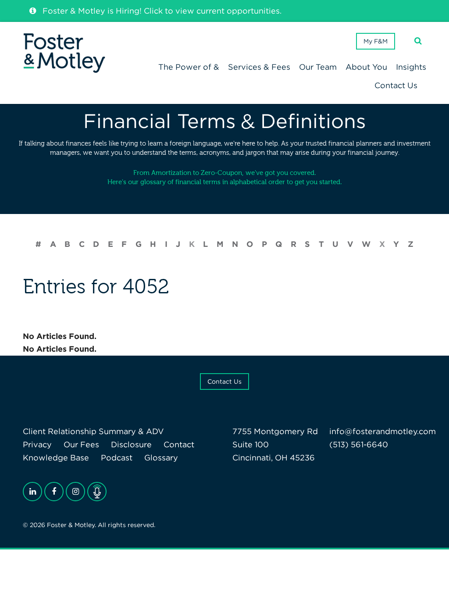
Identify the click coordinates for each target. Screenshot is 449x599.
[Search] (418, 41)
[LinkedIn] (32, 491)
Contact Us (224, 381)
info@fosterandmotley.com (382, 431)
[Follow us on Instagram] (75, 491)
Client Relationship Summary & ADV (93, 431)
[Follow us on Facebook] (54, 491)
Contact (179, 444)
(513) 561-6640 (358, 444)
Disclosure (131, 444)
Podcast (116, 457)
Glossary (161, 457)
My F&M (375, 41)
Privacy (37, 444)
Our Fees (81, 444)
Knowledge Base (56, 457)
